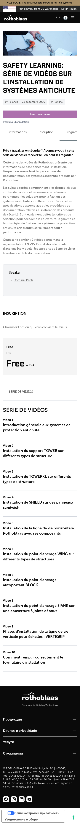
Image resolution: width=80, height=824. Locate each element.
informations (18, 132)
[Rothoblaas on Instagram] (22, 799)
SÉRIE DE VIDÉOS (21, 391)
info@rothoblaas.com (37, 783)
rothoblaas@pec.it (22, 787)
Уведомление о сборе (21, 819)
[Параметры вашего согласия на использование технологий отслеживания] (73, 817)
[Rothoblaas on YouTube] (29, 799)
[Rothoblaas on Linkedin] (14, 799)
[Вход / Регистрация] (65, 17)
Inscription (46, 132)
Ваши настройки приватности (37, 813)
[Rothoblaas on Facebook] (6, 799)
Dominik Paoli (23, 280)
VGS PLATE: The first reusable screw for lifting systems (40, 2)
